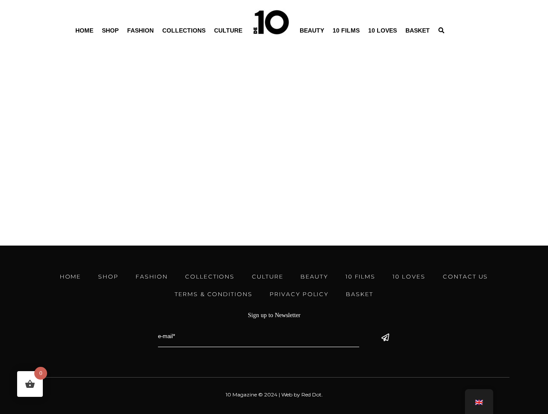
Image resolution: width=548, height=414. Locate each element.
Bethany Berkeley (73, 193)
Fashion (140, 30)
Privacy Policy (299, 294)
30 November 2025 (60, 162)
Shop (110, 30)
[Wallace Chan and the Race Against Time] (105, 71)
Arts (94, 162)
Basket (417, 30)
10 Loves (382, 30)
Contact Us (465, 276)
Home (84, 30)
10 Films (346, 30)
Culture (228, 30)
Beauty (312, 30)
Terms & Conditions (214, 294)
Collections (184, 30)
